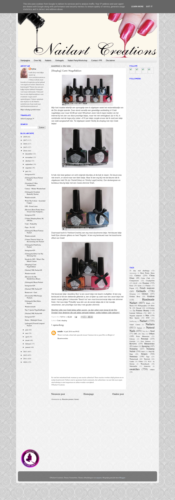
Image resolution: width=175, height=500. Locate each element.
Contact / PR (96, 60)
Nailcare (139, 328)
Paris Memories (142, 336)
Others (152, 333)
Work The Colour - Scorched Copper (35, 202)
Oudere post (118, 393)
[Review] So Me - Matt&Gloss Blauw (32, 278)
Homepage (89, 393)
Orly (143, 334)
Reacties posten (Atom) (70, 399)
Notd (152, 331)
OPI (135, 334)
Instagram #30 (30, 215)
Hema (132, 305)
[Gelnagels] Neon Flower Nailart (34, 179)
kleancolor (147, 366)
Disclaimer (110, 60)
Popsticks (132, 341)
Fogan (132, 288)
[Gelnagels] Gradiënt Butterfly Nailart (32, 193)
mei (26, 333)
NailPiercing (133, 321)
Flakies (148, 285)
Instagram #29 (30, 250)
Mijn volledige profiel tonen (30, 109)
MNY (150, 313)
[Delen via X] (87, 317)
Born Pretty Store (147, 273)
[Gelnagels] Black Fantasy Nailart (34, 231)
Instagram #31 (30, 174)
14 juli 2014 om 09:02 (71, 331)
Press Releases (146, 341)
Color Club (145, 278)
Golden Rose (135, 296)
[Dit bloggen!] (84, 317)
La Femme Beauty (141, 310)
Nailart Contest (135, 324)
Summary (134, 356)
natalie (60, 331)
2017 (25, 140)
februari (28, 344)
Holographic (142, 305)
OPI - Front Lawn (31, 206)
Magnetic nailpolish (136, 316)
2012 (25, 355)
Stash (143, 351)
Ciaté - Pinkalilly (31, 224)
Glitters (145, 293)
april (27, 337)
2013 (25, 351)
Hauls (148, 303)
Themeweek (134, 359)
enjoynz (99, 477)
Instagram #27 (30, 317)
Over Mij (37, 60)
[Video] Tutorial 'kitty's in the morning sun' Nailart (34, 240)
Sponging (146, 346)
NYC (148, 318)
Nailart (143, 321)
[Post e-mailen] (76, 317)
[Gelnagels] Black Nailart (34, 282)
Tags (147, 356)
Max (147, 315)
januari (28, 347)
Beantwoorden (63, 338)
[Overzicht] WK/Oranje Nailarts (33, 297)
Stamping (134, 348)
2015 (25, 147)
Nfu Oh (145, 331)
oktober (28, 161)
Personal (144, 338)
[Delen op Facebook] (89, 317)
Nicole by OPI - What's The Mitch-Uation (34, 260)
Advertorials (133, 273)
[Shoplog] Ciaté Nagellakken (30, 265)
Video (140, 361)
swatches (135, 369)
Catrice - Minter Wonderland (35, 188)
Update (132, 361)
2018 (25, 137)
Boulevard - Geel (31, 292)
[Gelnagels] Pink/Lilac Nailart (33, 246)
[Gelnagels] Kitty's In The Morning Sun (34, 254)
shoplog (64, 320)
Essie (131, 285)
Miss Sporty (135, 318)
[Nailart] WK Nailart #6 (33, 313)
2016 (25, 144)
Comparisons (134, 280)
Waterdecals (145, 364)
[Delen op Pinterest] (91, 317)
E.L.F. (135, 283)
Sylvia (33, 69)
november (29, 157)
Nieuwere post (58, 393)
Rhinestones (149, 343)
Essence (146, 283)
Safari (135, 346)
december (29, 154)
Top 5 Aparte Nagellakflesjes (35, 310)
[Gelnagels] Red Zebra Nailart (33, 302)
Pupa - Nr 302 (30, 227)
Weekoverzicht (30, 197)
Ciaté (59, 320)
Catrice (138, 275)
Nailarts (48, 60)
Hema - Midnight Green (33, 320)
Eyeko (140, 286)
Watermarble (133, 366)
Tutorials (147, 359)
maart (27, 340)
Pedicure (132, 339)
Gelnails (141, 291)
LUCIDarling (150, 308)
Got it (149, 6)
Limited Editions (136, 313)
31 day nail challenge (139, 270)
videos (152, 369)
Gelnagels (59, 60)
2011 (25, 358)
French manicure (147, 288)
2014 (25, 151)
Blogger (122, 477)
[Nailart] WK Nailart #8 (33, 270)
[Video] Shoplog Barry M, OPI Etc (34, 219)
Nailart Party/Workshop (77, 60)
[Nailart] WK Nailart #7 (33, 289)
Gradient (151, 296)
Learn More (137, 6)
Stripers (144, 353)
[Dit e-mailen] (82, 317)
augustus (28, 168)
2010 (25, 362)
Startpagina (25, 60)
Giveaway (133, 294)
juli (26, 171)
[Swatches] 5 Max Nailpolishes (31, 184)
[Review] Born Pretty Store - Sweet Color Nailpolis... (35, 210)
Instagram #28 (30, 285)
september (29, 164)
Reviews (133, 343)
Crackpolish (150, 280)
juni (27, 330)
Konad (138, 308)
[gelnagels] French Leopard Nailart (34, 324)
